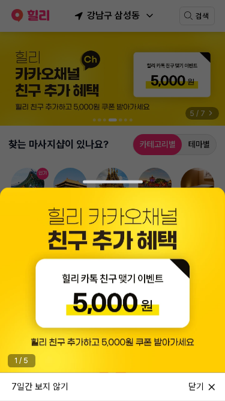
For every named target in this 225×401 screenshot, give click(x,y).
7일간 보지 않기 (39, 386)
